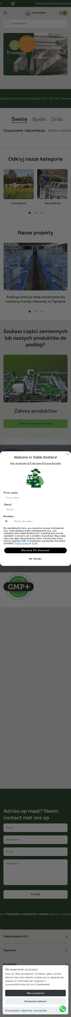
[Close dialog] (68, 454)
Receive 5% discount (35, 550)
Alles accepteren (36, 993)
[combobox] (8, 521)
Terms (35, 543)
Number (9, 516)
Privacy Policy (22, 543)
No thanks (35, 559)
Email (8, 504)
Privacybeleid (12, 1010)
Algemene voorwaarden (34, 1010)
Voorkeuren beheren (35, 1001)
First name (11, 492)
